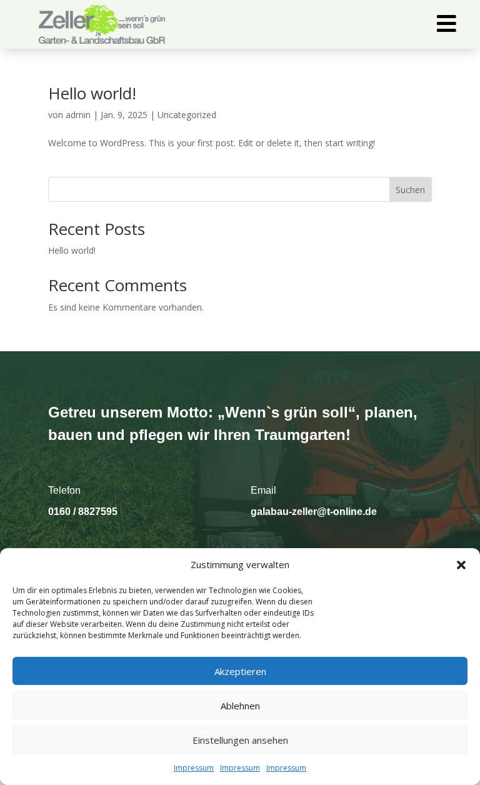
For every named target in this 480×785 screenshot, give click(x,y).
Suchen (410, 190)
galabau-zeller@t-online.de (314, 511)
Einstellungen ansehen (240, 740)
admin (78, 115)
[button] (461, 565)
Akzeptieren (240, 671)
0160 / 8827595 (83, 511)
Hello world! (92, 93)
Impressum (194, 767)
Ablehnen (240, 705)
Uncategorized (187, 115)
